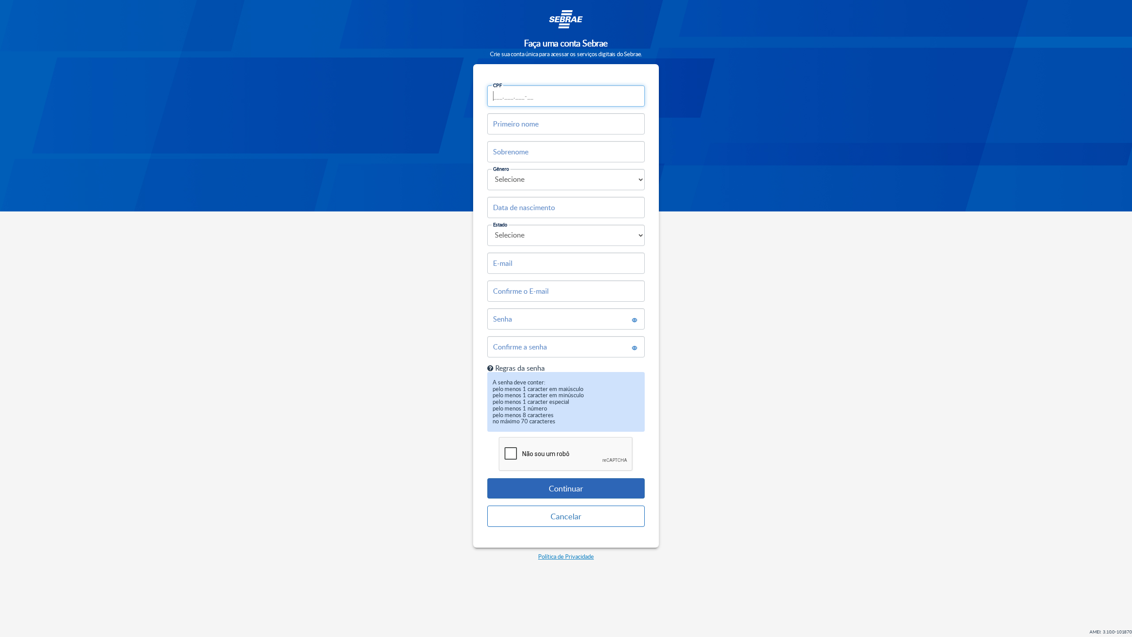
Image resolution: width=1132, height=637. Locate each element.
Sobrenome (510, 151)
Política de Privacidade (566, 556)
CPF (497, 85)
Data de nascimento (524, 207)
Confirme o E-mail (521, 291)
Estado (500, 224)
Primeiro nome (516, 123)
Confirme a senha (520, 346)
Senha (502, 318)
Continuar (566, 488)
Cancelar (566, 516)
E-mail (502, 263)
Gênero (501, 168)
